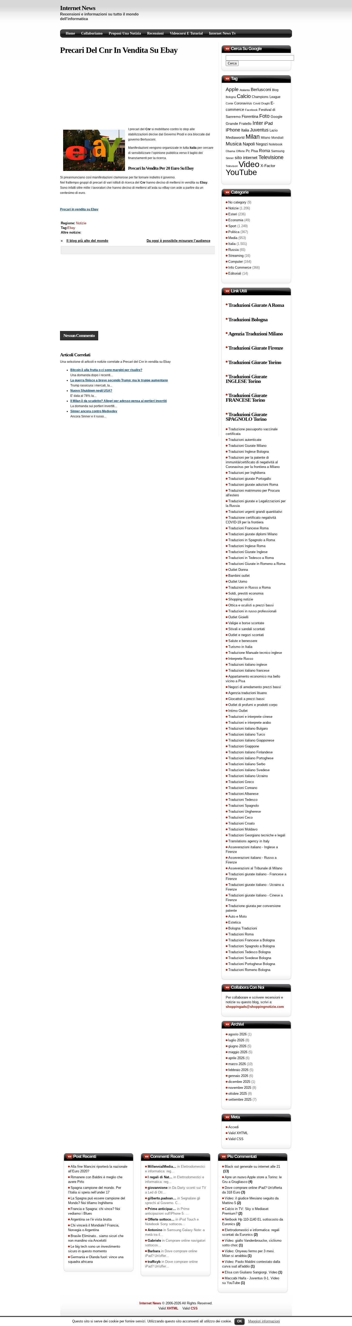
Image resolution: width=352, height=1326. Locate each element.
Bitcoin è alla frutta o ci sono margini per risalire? (106, 370)
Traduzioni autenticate (244, 440)
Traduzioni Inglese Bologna (248, 452)
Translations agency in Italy (249, 841)
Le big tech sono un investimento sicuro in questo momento (94, 1249)
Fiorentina (250, 116)
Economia (235, 220)
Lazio (274, 130)
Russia (233, 250)
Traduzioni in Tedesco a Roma (251, 558)
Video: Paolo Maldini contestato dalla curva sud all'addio (251, 1264)
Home (70, 33)
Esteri (232, 214)
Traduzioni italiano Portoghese (250, 758)
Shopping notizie (240, 599)
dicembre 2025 (239, 1082)
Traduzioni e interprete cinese (250, 717)
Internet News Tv (222, 33)
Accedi (233, 1127)
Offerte (240, 151)
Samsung (277, 151)
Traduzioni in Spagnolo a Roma (251, 540)
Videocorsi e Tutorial (186, 33)
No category (237, 202)
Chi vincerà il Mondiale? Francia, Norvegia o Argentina (93, 1227)
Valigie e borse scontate (246, 623)
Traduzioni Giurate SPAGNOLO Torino (246, 417)
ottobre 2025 (237, 1094)
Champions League (266, 97)
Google (276, 116)
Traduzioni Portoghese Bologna (251, 964)
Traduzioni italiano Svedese (249, 770)
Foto (264, 116)
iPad (268, 123)
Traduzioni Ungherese (244, 811)
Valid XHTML (238, 1133)
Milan (253, 136)
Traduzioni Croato (241, 823)
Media (232, 238)
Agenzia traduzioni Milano (255, 333)
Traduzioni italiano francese (248, 670)
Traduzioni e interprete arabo (249, 722)
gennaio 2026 (238, 1076)
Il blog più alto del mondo (87, 241)
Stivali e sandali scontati (246, 629)
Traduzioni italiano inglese (247, 664)
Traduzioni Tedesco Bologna (249, 952)
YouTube (241, 172)
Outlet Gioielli (238, 617)
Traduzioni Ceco (240, 817)
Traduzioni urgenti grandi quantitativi (255, 512)
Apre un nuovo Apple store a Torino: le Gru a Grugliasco (252, 1179)
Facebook (251, 109)
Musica (234, 143)
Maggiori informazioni (264, 1321)
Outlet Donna (238, 570)
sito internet (246, 157)
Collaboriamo (92, 33)
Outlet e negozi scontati (246, 635)
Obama (230, 151)
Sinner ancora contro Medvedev (93, 411)
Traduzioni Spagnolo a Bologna (251, 946)
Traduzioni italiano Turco (246, 734)
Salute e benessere (242, 641)
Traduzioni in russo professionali (252, 611)
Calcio (244, 96)
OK (239, 1321)
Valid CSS (236, 1139)
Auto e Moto (237, 916)
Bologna (231, 96)
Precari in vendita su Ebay (79, 209)
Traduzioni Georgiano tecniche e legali (256, 835)
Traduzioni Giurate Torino (254, 362)
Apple (232, 89)
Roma (264, 150)
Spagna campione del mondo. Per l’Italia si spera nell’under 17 (94, 1190)
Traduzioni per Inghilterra (246, 473)
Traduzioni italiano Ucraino (248, 776)
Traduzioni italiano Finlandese (250, 752)
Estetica (234, 922)
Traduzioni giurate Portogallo (249, 479)
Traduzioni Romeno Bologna (249, 970)
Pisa (254, 151)
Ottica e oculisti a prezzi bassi (251, 605)
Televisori (232, 166)
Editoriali (234, 273)
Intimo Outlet (238, 711)
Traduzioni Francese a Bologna (251, 940)
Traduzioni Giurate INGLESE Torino (246, 379)
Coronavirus (243, 103)
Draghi (265, 103)
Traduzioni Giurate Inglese (247, 552)
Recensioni (155, 33)
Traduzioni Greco (241, 782)
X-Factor (268, 165)
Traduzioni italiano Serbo (246, 764)
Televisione (270, 157)
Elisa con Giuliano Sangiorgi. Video (253, 1272)
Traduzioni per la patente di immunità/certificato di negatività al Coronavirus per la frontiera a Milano (253, 462)
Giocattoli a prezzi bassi (246, 699)
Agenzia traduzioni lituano (247, 693)
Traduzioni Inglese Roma (246, 546)
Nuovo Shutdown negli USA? (91, 390)
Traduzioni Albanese (243, 794)
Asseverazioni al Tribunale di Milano (255, 868)
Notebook (275, 144)
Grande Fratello (239, 123)
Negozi (262, 144)
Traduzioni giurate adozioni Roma (253, 485)
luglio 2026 (236, 1040)
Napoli (249, 144)
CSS (194, 1308)
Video (249, 164)
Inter (258, 123)
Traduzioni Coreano (242, 788)
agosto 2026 (237, 1034)
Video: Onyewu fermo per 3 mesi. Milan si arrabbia (248, 1253)
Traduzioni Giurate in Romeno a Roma (256, 564)
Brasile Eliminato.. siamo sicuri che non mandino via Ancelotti (95, 1238)
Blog (275, 90)
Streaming (236, 256)
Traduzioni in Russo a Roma (249, 587)
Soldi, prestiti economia (245, 593)
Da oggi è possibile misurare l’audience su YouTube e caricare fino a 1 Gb (178, 243)
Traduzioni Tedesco (242, 800)
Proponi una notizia (125, 33)
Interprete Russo (240, 659)
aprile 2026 (236, 1058)
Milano (265, 137)
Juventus (259, 130)
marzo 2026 (237, 1064)
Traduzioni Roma (241, 934)
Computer (235, 261)
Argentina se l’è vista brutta (91, 1219)
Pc (248, 151)
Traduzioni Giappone (243, 746)
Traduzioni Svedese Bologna (249, 958)
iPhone (233, 130)
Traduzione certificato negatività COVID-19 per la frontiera (251, 520)
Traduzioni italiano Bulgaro (248, 728)
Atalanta (245, 90)
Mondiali (277, 137)
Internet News (77, 7)
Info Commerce (239, 267)
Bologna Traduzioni (242, 928)
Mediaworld (235, 137)
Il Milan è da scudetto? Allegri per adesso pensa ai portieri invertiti (118, 401)
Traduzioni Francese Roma (248, 528)
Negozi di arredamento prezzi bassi (254, 687)
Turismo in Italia (240, 647)
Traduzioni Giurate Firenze (255, 348)
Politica (233, 232)
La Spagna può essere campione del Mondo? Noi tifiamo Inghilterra (96, 1200)
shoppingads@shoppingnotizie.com (255, 1007)
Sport (232, 226)
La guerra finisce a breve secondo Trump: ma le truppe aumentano (119, 380)
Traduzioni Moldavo (242, 829)
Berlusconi (261, 89)
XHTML (172, 1308)
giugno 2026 (237, 1046)
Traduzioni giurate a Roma (256, 305)
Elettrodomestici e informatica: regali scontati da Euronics (250, 1232)
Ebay (71, 228)
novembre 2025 (239, 1088)
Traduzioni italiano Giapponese (251, 740)
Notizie (81, 223)
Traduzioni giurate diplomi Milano (252, 534)
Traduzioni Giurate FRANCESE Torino (246, 398)
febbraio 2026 (238, 1070)
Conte (229, 103)
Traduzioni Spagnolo (243, 806)
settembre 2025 (240, 1099)
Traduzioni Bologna (247, 319)
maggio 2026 (237, 1052)
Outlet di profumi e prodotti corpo (252, 705)
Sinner (230, 158)
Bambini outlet (239, 576)
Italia (245, 130)
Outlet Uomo (237, 581)
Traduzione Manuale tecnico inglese (255, 653)
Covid (256, 103)
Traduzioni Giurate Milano (247, 446)
